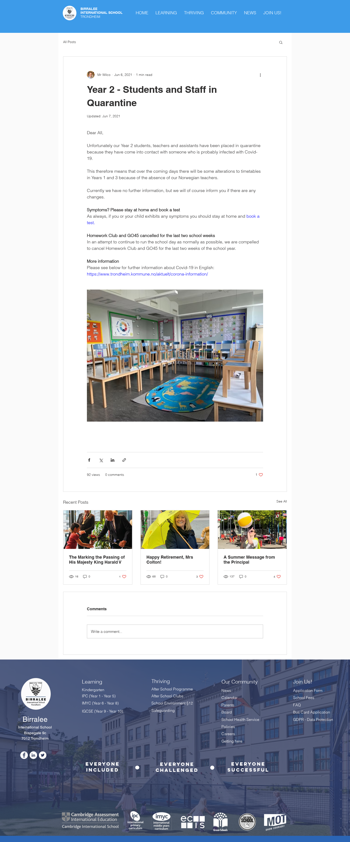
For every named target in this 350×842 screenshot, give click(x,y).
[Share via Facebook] (89, 460)
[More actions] (260, 75)
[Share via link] (124, 460)
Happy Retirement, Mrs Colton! (169, 560)
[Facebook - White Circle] (24, 755)
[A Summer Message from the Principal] (252, 529)
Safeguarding (163, 710)
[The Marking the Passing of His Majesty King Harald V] (97, 529)
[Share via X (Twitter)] (101, 460)
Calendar (229, 697)
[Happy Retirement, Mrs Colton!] (175, 529)
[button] (281, 42)
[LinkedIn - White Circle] (33, 755)
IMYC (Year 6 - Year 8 (99, 703)
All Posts (69, 42)
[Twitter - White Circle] (42, 755)
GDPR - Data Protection (313, 719)
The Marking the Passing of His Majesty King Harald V (97, 560)
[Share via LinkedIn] (112, 460)
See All (281, 501)
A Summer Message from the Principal (249, 560)
